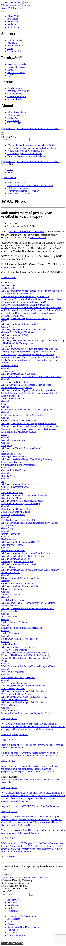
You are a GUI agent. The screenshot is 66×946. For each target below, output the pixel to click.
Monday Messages (42, 318)
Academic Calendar (17, 64)
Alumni (26, 586)
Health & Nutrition (20, 655)
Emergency (6, 445)
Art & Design (29, 349)
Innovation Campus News (14, 398)
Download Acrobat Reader (14, 877)
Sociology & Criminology (21, 354)
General (11, 296)
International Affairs (44, 608)
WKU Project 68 (38, 237)
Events (18, 423)
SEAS (17, 343)
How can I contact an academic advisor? (27, 156)
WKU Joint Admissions (12, 672)
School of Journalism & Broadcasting (27, 231)
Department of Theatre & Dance (17, 509)
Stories (47, 384)
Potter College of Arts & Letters (40, 310)
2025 (37, 329)
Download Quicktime (38, 877)
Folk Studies (29, 522)
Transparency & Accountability (22, 916)
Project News (29, 459)
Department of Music (11, 498)
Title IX (11, 921)
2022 (22, 329)
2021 (17, 329)
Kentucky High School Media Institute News (23, 556)
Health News (21, 542)
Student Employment (11, 633)
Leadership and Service (19, 426)
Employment (29, 553)
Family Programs (15, 88)
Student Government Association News (20, 638)
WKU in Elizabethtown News (16, 694)
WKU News (10, 177)
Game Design (8, 528)
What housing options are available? (24, 153)
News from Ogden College (41, 340)
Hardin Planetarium (10, 534)
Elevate (17, 462)
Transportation (14, 51)
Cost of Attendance (16, 96)
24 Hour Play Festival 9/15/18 (15, 511)
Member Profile (15, 99)
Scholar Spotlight (41, 390)
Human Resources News (13, 550)
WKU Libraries (20, 293)
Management (27, 652)
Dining (10, 48)
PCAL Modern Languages (14, 600)
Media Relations (9, 288)
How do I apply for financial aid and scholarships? (31, 148)
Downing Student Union (13, 514)
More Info (18, 8)
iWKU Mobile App (16, 45)
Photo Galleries (36, 384)
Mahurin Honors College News (16, 387)
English (39, 349)
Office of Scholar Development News (19, 420)
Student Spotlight (31, 324)
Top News (28, 318)
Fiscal (18, 652)
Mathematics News (10, 572)
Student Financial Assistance (15, 622)
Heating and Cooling (11, 453)
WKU (10, 169)
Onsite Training (43, 658)
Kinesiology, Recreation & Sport (17, 561)
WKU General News (25, 500)
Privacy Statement (16, 935)
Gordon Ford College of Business (17, 332)
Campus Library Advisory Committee (41, 569)
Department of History (12, 545)
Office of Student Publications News (19, 583)
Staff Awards (43, 357)
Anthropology (42, 522)
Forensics (52, 313)
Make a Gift (13, 117)
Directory (12, 69)
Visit (10, 8)
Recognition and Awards (35, 495)
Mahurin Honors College (38, 299)
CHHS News (7, 326)
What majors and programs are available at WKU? (31, 145)
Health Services (8, 539)
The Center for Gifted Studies (15, 382)
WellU (4, 661)
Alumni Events (14, 115)
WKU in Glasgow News (13, 688)
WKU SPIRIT (14, 123)
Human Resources (16, 67)
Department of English (12, 492)
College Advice (22, 685)
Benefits (39, 553)
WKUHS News (35, 542)
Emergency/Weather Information (23, 191)
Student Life (13, 27)
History (18, 351)
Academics (12, 18)
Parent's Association (11, 594)
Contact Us (12, 930)
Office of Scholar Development (25, 307)
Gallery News (29, 484)
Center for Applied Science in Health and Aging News (27, 409)
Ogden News (7, 337)
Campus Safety (14, 40)
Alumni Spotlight (31, 564)
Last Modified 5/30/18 (12, 943)
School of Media (9, 611)
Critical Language (30, 423)
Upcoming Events (31, 302)
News (10, 172)
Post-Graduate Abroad (42, 426)
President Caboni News (12, 315)
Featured (19, 603)
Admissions (13, 21)
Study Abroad (12, 395)
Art (2, 481)
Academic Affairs (9, 365)
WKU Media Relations (18, 193)
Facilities (5, 451)
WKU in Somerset (10, 705)
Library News (8, 567)
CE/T (29, 393)
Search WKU (8, 136)
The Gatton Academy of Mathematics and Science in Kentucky (31, 376)
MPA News (28, 608)
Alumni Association (17, 112)
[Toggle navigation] (2, 178)
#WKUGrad (13, 304)
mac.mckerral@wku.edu (13, 267)
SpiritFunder (13, 120)
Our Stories (35, 685)
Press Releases (22, 384)
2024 (32, 329)
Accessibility (13, 918)
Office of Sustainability (12, 589)
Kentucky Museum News (13, 440)
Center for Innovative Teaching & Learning (22, 415)
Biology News (27, 343)
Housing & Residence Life (14, 456)
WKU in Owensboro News (14, 699)
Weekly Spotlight (39, 313)
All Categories (8, 285)
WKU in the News (16, 182)
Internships (37, 393)
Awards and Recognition (43, 603)
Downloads (7, 874)
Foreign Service (27, 429)
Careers (11, 924)
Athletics (11, 24)
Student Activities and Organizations (19, 464)
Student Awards (14, 357)
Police (4, 434)
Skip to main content (11, 2)
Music (44, 351)
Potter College (8, 346)
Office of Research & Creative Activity (20, 578)
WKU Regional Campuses (14, 683)
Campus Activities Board (13, 470)
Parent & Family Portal (18, 91)
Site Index (12, 932)
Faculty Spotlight (18, 393)
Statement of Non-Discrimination (23, 927)
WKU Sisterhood (9, 616)
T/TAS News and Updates (14, 649)
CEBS (4, 321)
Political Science (9, 605)
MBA (26, 335)
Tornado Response (24, 448)
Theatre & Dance (42, 354)
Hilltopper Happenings (18, 188)
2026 (42, 329)
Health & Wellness (16, 72)
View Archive (8, 857)
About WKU (13, 16)
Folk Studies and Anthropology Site (18, 520)
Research (23, 304)
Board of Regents (23, 291)
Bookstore (12, 43)
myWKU (11, 75)
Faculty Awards (29, 357)
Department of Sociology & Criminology (21, 503)
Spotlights (28, 390)
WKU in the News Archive (39, 185)
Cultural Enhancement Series (15, 487)
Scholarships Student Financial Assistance (21, 627)
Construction (29, 373)
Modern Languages (31, 351)
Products (25, 658)
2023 (27, 329)
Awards (26, 558)
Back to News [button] (8, 277)
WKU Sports (19, 299)
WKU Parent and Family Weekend (18, 677)
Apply (4, 8)
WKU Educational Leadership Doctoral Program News (28, 666)
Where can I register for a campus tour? (26, 150)
